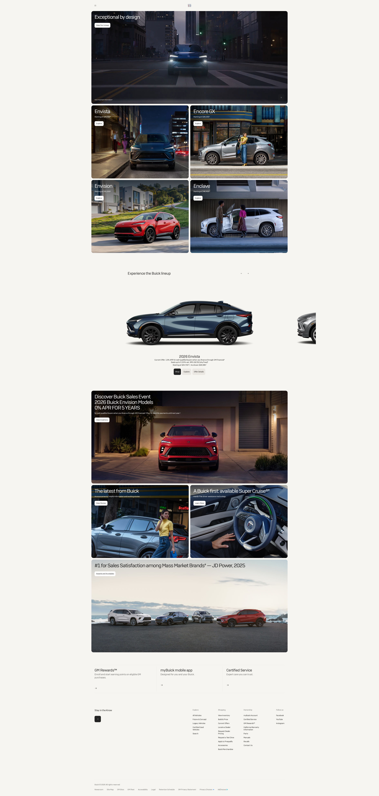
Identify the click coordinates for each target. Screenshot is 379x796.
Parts (246, 733)
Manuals (247, 737)
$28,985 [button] (202, 365)
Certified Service (250, 719)
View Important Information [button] (103, 100)
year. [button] (178, 413)
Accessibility (143, 789)
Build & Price (223, 719)
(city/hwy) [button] (203, 362)
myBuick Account (251, 715)
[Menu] (95, 5)
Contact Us (248, 745)
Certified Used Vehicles (198, 728)
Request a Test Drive (226, 737)
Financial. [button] (142, 413)
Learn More (199, 503)
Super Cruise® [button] (254, 491)
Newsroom (99, 789)
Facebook (280, 715)
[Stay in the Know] (98, 719)
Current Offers (223, 723)
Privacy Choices (206, 789)
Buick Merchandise (225, 749)
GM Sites (120, 789)
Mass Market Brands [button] (184, 565)
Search (195, 733)
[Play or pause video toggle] (281, 97)
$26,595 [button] (206, 117)
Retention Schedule (167, 789)
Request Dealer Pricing (224, 732)
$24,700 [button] (107, 117)
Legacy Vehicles (199, 723)
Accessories (223, 745)
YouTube (279, 719)
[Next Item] (248, 273)
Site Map (110, 789)
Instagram (280, 723)
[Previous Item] (241, 273)
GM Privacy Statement (187, 789)
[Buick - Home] (189, 3)
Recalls (246, 741)
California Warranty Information (251, 728)
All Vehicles (197, 715)
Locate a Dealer (224, 727)
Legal (153, 789)
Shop (177, 372)
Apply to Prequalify (225, 741)
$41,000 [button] (107, 191)
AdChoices (222, 789)
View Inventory (102, 420)
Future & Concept (199, 719)
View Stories (101, 503)
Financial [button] (220, 360)
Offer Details (199, 372)
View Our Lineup (102, 25)
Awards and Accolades (105, 574)
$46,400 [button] (206, 191)
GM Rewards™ (249, 723)
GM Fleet (131, 789)
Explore (99, 123)
